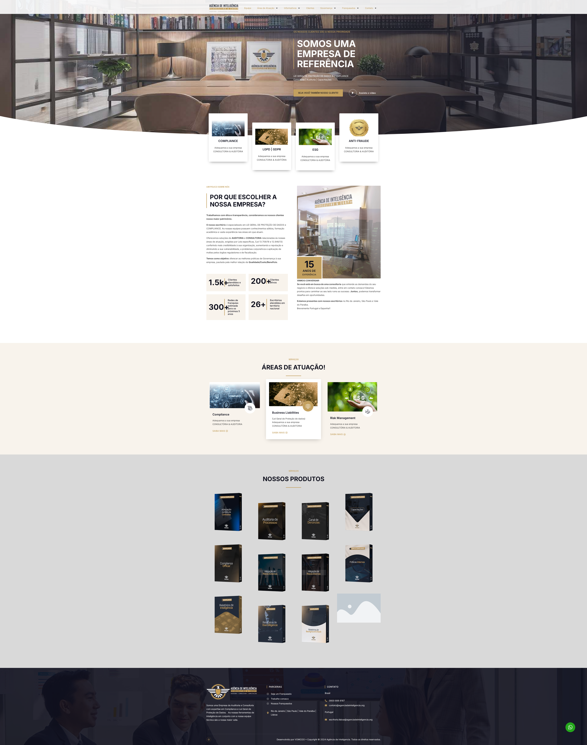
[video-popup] (353, 93)
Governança (326, 8)
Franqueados (348, 8)
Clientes (310, 8)
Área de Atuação (265, 8)
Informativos (290, 8)
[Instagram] (208, 739)
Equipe (247, 8)
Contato (369, 8)
